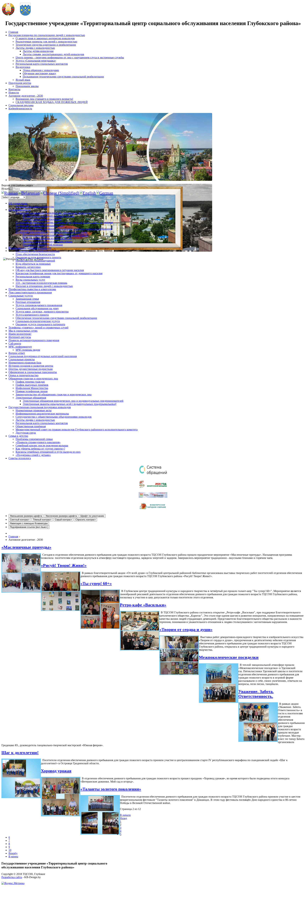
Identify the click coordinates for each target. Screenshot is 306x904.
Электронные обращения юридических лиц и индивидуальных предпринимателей (73, 400)
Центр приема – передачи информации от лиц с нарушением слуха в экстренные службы (70, 57)
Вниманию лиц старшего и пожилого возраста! (44, 98)
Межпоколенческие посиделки (229, 657)
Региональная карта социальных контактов (42, 63)
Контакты (14, 89)
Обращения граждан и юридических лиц (33, 378)
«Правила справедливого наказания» (38, 442)
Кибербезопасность (20, 108)
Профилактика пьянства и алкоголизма (32, 289)
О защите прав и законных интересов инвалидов (45, 38)
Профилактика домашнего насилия (29, 247)
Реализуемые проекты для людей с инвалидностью (46, 41)
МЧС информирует (20, 346)
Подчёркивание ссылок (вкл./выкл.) (29, 527)
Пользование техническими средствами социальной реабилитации (63, 76)
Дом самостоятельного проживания (30, 292)
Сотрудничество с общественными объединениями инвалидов (54, 416)
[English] (88, 193)
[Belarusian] (29, 193)
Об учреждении (18, 203)
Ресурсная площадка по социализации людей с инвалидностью (46, 35)
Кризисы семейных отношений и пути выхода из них (48, 451)
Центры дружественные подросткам (30, 368)
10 (9, 850)
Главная (13, 31)
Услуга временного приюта (32, 314)
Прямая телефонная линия (31, 391)
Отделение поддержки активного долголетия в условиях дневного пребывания (64, 228)
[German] (105, 193)
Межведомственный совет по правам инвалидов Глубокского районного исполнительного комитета (77, 429)
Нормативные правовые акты (34, 410)
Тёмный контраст (42, 519)
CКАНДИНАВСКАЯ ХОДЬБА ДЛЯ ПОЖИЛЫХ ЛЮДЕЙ (52, 102)
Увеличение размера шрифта (61, 516)
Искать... (6, 188)
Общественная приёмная (31, 426)
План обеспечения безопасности (35, 254)
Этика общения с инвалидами (41, 70)
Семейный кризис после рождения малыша (42, 445)
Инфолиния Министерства (32, 388)
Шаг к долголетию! (20, 752)
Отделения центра (19, 209)
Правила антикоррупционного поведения (33, 340)
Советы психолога (19, 458)
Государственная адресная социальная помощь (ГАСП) (56, 235)
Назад (123, 818)
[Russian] (9, 193)
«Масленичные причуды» (26, 547)
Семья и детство (18, 435)
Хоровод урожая (56, 771)
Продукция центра (19, 82)
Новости (13, 92)
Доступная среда (26, 432)
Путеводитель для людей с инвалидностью (49, 215)
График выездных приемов (32, 384)
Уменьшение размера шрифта (26, 516)
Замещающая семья (27, 298)
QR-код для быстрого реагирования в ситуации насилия (50, 270)
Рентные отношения (28, 302)
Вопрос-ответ (16, 353)
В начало (125, 815)
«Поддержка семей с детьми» (33, 455)
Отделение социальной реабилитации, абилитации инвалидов (53, 212)
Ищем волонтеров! (19, 333)
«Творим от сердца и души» (185, 629)
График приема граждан (30, 381)
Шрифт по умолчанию (92, 516)
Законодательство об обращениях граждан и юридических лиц (54, 394)
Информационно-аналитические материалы (42, 413)
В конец (13, 856)
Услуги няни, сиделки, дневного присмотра (42, 311)
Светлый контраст (19, 519)
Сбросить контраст (85, 519)
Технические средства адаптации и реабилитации (46, 44)
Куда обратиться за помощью (33, 263)
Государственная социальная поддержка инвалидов (39, 407)
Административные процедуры (35, 206)
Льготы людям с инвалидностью (35, 47)
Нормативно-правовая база (24, 362)
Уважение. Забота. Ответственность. (256, 694)
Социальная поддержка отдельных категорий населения (42, 356)
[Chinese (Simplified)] (59, 193)
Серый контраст (63, 519)
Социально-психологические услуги (38, 321)
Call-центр (14, 343)
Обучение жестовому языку (39, 73)
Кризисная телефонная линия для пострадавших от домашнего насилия (59, 273)
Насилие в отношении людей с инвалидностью (44, 286)
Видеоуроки (23, 67)
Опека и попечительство (23, 375)
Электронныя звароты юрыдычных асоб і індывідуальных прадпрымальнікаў (70, 404)
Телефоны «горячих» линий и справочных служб (38, 327)
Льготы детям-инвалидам (38, 51)
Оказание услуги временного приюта (38, 257)
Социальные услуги (20, 295)
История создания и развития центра (30, 365)
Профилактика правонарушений (35, 260)
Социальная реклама (20, 105)
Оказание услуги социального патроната (40, 324)
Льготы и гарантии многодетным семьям (47, 241)
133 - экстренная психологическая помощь (41, 282)
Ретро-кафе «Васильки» (143, 605)
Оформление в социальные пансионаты (32, 372)
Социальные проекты (21, 359)
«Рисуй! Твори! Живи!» (64, 565)
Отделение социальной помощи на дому (40, 225)
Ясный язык (23, 79)
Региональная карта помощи (33, 276)
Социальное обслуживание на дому (37, 308)
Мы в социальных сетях (23, 330)
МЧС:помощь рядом (28, 349)
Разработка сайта (11, 877)
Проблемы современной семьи (34, 439)
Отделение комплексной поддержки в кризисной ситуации (51, 231)
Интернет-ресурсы (19, 337)
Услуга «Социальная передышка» (36, 60)
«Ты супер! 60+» (96, 583)
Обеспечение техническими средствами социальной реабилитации (56, 317)
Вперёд (12, 853)
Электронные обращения (31, 397)
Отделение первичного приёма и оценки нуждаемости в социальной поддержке (64, 222)
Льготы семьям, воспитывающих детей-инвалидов (53, 54)
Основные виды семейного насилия (37, 251)
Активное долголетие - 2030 (25, 95)
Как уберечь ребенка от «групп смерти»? (40, 448)
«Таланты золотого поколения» (110, 789)
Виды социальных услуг (30, 279)
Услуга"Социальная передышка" (42, 219)
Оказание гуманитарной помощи (43, 244)
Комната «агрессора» (28, 266)
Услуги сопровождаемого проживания (39, 305)
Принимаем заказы (27, 86)
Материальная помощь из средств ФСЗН (47, 238)
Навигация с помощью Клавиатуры (29, 523)
